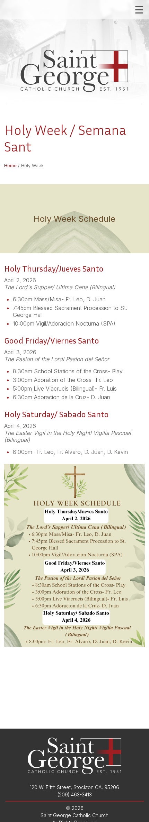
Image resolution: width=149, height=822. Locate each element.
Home (10, 165)
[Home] (74, 71)
